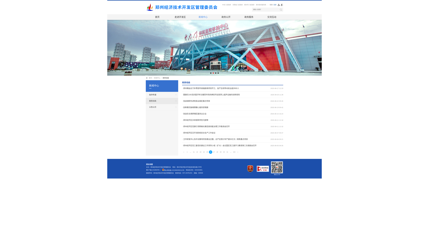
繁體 (271, 5)
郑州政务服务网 (261, 5)
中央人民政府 (226, 5)
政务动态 (166, 78)
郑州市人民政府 (249, 5)
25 (207, 152)
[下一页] (237, 152)
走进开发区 (180, 17)
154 (234, 152)
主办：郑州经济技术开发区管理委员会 (158, 167)
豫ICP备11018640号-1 (153, 170)
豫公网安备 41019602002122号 (174, 170)
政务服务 (248, 17)
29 (220, 152)
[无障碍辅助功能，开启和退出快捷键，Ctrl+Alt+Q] (280, 5)
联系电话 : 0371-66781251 (183, 173)
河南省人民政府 (237, 5)
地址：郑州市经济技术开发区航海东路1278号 (187, 167)
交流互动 (271, 17)
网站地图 (149, 164)
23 (200, 152)
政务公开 (226, 17)
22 (197, 152)
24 (204, 152)
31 (227, 152)
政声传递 (152, 95)
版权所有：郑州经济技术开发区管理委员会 (160, 173)
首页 (157, 17)
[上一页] (183, 152)
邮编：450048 (198, 173)
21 (194, 152)
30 (224, 152)
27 (214, 152)
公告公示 (152, 107)
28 (217, 152)
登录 (274, 5)
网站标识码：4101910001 (194, 170)
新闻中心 (203, 17)
